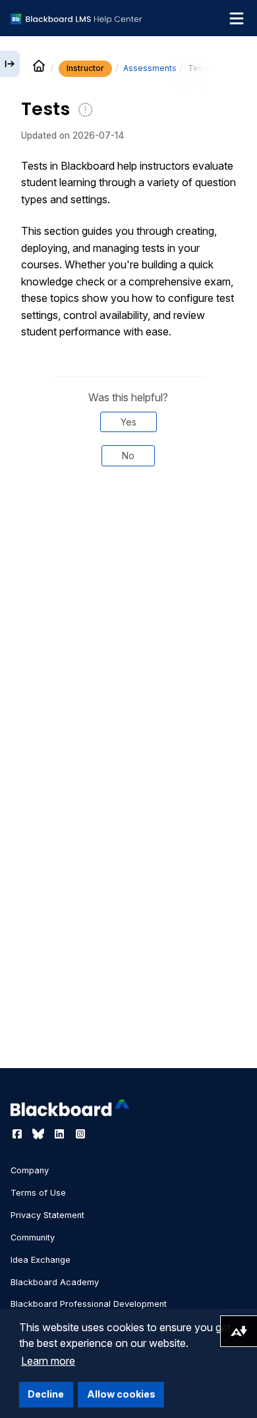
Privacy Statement (47, 1215)
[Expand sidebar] (10, 64)
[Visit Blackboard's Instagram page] (80, 1133)
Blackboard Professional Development (89, 1304)
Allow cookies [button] (121, 1394)
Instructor (85, 68)
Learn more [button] (48, 1360)
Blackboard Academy (55, 1282)
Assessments (150, 68)
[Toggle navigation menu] (236, 18)
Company (30, 1170)
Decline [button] (46, 1394)
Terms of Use (38, 1193)
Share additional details (128, 520)
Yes (128, 422)
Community (33, 1237)
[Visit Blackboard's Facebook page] (18, 1133)
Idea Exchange (41, 1260)
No (128, 455)
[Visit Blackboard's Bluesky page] (39, 1133)
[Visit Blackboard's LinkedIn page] (61, 1133)
